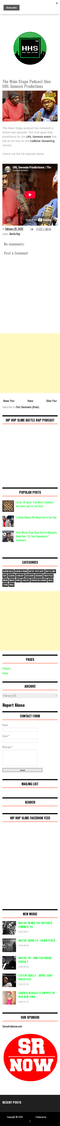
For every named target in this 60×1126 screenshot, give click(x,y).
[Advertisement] (30, 363)
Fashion (39, 575)
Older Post (51, 401)
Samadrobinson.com (12, 1026)
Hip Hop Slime (29, 1117)
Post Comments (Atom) (27, 407)
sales (50, 580)
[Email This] (37, 229)
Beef (5, 575)
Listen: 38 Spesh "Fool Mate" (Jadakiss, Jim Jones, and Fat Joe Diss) (35, 504)
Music (11, 580)
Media (5, 580)
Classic (11, 575)
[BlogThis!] (40, 229)
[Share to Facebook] (46, 229)
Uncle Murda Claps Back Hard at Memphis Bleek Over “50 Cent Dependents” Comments (36, 536)
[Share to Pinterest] (50, 229)
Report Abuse (13, 705)
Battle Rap (15, 234)
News (18, 580)
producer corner (39, 580)
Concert (20, 575)
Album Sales (8, 571)
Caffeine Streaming (42, 141)
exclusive (30, 575)
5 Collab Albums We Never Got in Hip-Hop (36, 517)
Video (11, 585)
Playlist (25, 580)
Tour (5, 585)
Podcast (6, 668)
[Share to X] (43, 229)
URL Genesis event (38, 136)
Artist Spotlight (36, 571)
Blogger (50, 1117)
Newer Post (8, 401)
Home (30, 401)
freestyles (48, 575)
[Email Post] (31, 229)
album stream (21, 571)
